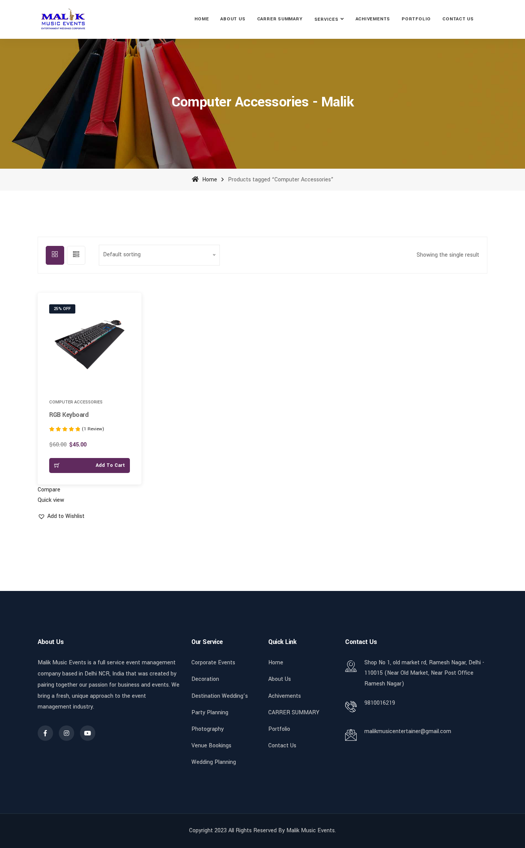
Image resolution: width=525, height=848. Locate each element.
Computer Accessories (76, 402)
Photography (207, 729)
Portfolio (416, 19)
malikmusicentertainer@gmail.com (407, 731)
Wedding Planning (213, 762)
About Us (232, 19)
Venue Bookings (211, 746)
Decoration (205, 679)
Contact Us (458, 19)
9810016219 (379, 703)
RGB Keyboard (68, 414)
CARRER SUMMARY (280, 19)
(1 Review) (93, 429)
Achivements (373, 19)
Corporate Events (213, 663)
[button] (131, 311)
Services (326, 19)
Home (201, 19)
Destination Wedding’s (219, 696)
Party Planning (209, 713)
